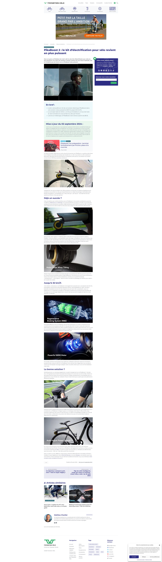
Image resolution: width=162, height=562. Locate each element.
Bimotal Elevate (66, 455)
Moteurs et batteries (60, 44)
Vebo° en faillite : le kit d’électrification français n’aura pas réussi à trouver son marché (80, 506)
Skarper (78, 455)
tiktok (110, 558)
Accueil (46, 44)
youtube (111, 554)
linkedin (111, 552)
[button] (159, 545)
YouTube (111, 66)
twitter (111, 549)
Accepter (134, 556)
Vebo (57, 449)
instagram (111, 556)
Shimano (98, 546)
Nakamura (96, 554)
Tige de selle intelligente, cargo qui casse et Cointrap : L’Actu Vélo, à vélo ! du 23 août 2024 (80, 473)
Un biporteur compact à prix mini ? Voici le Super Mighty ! (55, 471)
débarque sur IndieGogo (56, 202)
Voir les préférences (154, 556)
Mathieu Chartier (61, 515)
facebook (111, 547)
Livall (46, 462)
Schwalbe (91, 549)
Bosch (97, 549)
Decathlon (91, 546)
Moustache (91, 551)
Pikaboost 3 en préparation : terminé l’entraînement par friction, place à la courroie (75, 145)
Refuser (144, 556)
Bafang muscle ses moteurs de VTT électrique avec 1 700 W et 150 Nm (55, 505)
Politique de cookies (141, 559)
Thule (90, 554)
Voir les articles (89, 514)
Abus (98, 551)
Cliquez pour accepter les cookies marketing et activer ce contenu (68, 82)
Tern (102, 551)
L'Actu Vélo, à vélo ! (93, 544)
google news (112, 545)
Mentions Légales (148, 559)
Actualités (52, 44)
